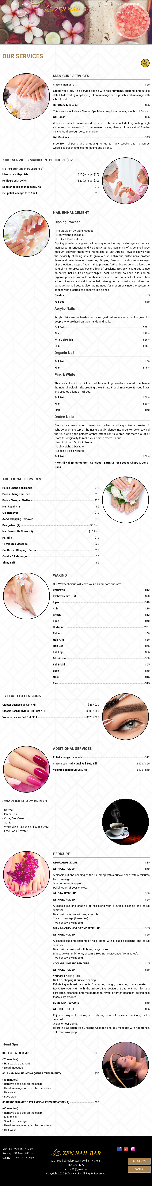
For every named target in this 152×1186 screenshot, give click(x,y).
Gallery (121, 4)
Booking (135, 4)
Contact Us (122, 12)
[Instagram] (133, 1149)
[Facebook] (119, 1149)
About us (27, 4)
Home (14, 4)
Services (22, 12)
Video (108, 4)
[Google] (126, 1149)
